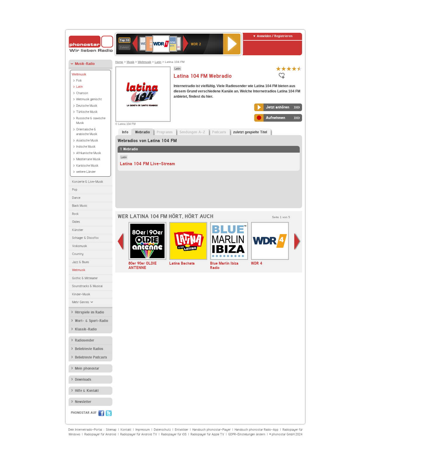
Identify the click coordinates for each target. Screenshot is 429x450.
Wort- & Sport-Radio (91, 321)
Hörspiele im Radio (89, 312)
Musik (130, 61)
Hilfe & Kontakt (87, 391)
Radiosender (84, 340)
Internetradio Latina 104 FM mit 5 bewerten (299, 68)
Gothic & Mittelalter (85, 278)
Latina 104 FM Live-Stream (147, 163)
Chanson (82, 93)
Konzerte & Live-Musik (87, 182)
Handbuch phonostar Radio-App (256, 430)
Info (125, 132)
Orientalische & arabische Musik (86, 131)
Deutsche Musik (86, 106)
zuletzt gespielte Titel (250, 132)
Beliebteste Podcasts (91, 357)
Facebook (101, 413)
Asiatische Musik (87, 140)
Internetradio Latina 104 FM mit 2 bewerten (283, 68)
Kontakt (126, 430)
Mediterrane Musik (88, 159)
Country (77, 254)
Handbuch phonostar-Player (211, 430)
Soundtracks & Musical (87, 286)
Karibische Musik (87, 166)
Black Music (79, 206)
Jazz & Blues (80, 262)
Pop (74, 190)
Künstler (77, 230)
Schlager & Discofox (85, 238)
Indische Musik (85, 147)
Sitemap (111, 430)
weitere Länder (86, 172)
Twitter (109, 413)
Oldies (76, 222)
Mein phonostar (87, 368)
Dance (76, 198)
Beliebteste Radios (89, 349)
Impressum (142, 430)
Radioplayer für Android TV (138, 434)
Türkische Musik (86, 112)
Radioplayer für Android (100, 434)
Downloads (83, 379)
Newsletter (83, 402)
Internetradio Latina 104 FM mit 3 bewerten (289, 68)
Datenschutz (162, 430)
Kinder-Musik (81, 294)
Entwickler (181, 430)
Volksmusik (79, 246)
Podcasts (219, 132)
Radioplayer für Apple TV (207, 434)
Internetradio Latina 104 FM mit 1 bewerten (278, 68)
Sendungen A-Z (192, 132)
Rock (75, 214)
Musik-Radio (85, 64)
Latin (79, 87)
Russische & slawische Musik (90, 120)
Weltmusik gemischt (89, 99)
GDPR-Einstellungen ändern (246, 434)
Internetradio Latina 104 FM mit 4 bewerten (294, 68)
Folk (79, 80)
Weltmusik (79, 74)
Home (119, 61)
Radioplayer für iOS (173, 434)
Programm (164, 132)
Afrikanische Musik (88, 153)
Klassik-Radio (86, 329)
